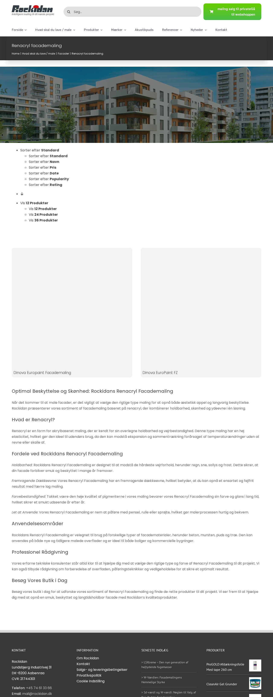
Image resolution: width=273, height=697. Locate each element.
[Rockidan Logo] (32, 6)
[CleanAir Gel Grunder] (255, 680)
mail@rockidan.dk (37, 693)
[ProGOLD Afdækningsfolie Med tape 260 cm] (255, 662)
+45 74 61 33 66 (39, 688)
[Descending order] (22, 193)
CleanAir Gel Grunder (221, 684)
